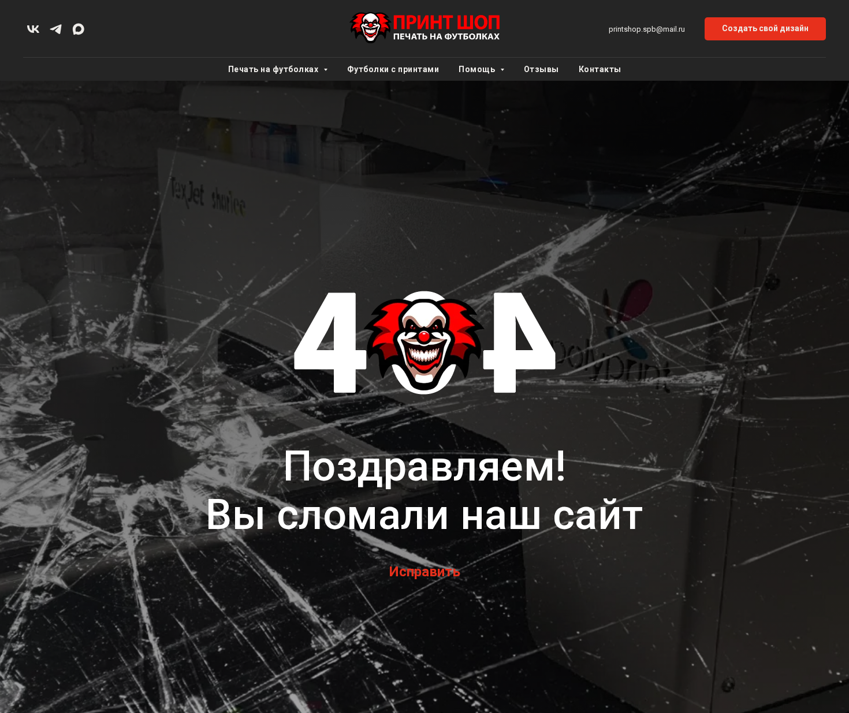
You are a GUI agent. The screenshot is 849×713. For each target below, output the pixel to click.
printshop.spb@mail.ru (647, 29)
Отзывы (541, 69)
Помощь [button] (478, 69)
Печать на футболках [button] (274, 69)
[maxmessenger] (78, 29)
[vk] (33, 29)
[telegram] (56, 29)
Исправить (424, 572)
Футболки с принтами (393, 69)
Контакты (600, 69)
